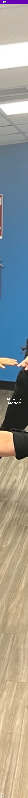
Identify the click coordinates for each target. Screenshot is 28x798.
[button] (1, 2)
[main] (14, 401)
